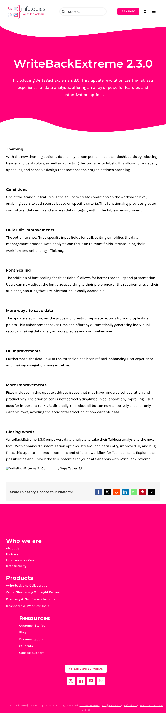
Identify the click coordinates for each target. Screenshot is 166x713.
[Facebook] (98, 492)
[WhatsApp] (134, 492)
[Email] (151, 492)
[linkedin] (81, 681)
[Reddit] (116, 492)
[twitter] (71, 681)
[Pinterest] (142, 492)
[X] (107, 492)
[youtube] (91, 681)
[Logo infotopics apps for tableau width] (26, 5)
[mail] (101, 681)
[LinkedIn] (125, 492)
